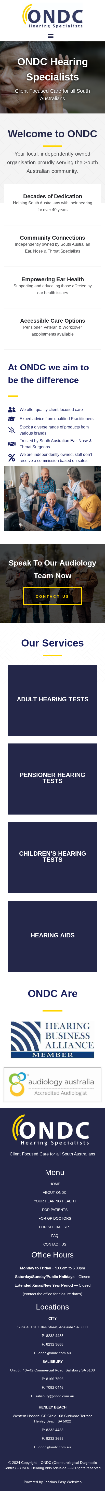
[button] (50, 36)
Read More (52, 708)
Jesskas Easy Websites (63, 1482)
